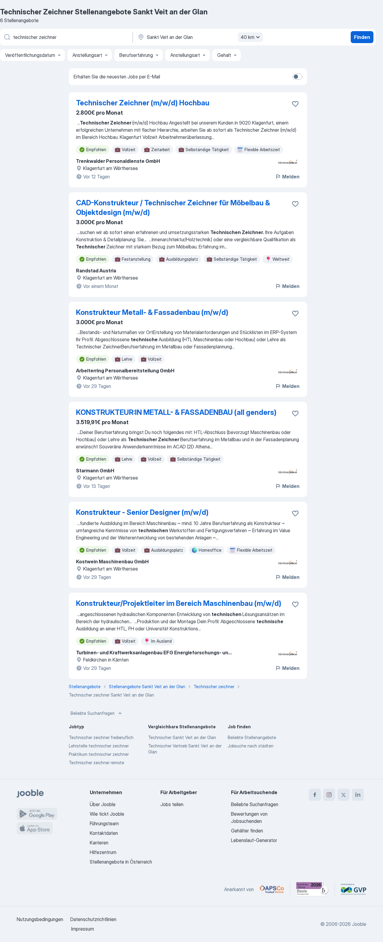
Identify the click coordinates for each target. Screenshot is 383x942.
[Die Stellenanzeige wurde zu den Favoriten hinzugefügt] (295, 104)
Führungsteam (104, 823)
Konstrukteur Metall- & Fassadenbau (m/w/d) (152, 312)
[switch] (297, 77)
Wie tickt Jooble (107, 814)
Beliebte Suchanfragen (93, 713)
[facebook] (315, 795)
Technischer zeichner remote (96, 762)
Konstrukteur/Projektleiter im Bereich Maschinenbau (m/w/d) (178, 603)
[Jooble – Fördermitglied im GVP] (353, 889)
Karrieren (99, 843)
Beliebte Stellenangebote (252, 737)
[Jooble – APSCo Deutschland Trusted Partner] (272, 889)
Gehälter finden (247, 831)
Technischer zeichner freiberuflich (101, 737)
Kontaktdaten (104, 833)
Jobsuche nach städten (250, 745)
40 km (247, 37)
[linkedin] (358, 795)
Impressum (82, 929)
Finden (362, 37)
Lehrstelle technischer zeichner (99, 745)
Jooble (359, 924)
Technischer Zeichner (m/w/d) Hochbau (142, 102)
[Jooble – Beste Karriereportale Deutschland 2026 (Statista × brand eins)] (312, 889)
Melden (291, 177)
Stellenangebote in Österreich (121, 862)
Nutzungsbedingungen (40, 919)
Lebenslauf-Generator (254, 840)
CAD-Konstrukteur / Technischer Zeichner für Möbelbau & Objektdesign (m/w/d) (173, 207)
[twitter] (343, 795)
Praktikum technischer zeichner (99, 754)
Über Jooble (102, 804)
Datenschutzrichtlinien (93, 919)
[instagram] (329, 795)
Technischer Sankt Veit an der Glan (182, 737)
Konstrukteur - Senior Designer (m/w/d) (142, 512)
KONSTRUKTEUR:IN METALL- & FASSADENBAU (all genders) (176, 412)
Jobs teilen (171, 804)
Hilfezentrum (103, 852)
